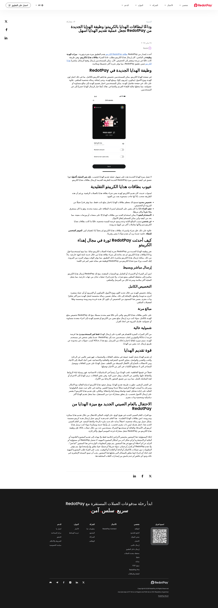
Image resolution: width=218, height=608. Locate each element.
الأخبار (77, 529)
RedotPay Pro (134, 570)
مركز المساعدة (56, 533)
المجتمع (92, 533)
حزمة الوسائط (74, 533)
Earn (137, 557)
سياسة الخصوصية (55, 545)
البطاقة (137, 529)
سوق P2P (136, 566)
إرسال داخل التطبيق (132, 549)
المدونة (149, 21)
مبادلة (137, 561)
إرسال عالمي (135, 545)
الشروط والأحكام (55, 541)
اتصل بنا (58, 529)
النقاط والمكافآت (133, 574)
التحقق (59, 537)
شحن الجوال (135, 537)
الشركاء (92, 537)
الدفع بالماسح (135, 533)
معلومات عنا (91, 529)
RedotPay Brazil (163, 596)
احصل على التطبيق (20, 5)
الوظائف (92, 541)
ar (39, 5)
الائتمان (137, 541)
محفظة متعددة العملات (131, 553)
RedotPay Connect (109, 529)
